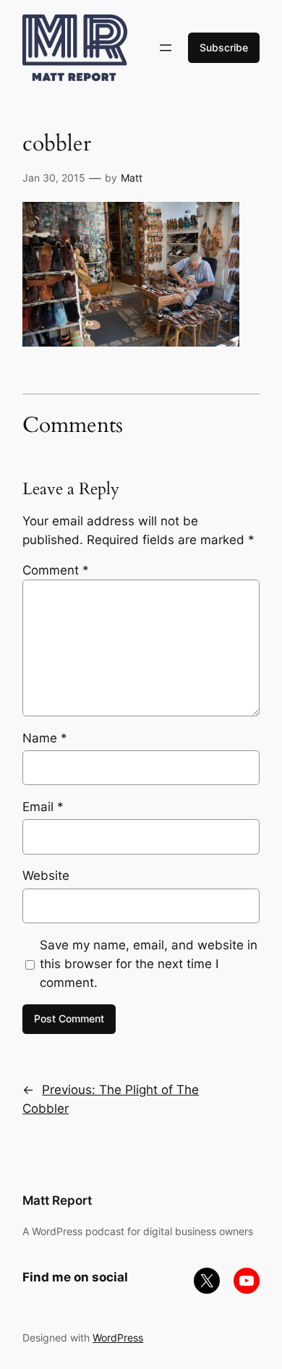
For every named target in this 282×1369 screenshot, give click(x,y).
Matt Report (57, 1200)
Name (44, 738)
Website (45, 875)
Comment (55, 570)
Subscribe (224, 47)
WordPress (118, 1337)
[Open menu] (165, 47)
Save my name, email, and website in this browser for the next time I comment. (148, 964)
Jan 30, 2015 (53, 177)
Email (43, 807)
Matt (131, 177)
